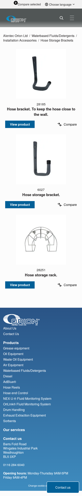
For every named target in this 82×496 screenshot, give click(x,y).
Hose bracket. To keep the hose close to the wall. (41, 111)
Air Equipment (13, 365)
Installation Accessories (20, 40)
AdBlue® (9, 381)
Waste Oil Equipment (18, 359)
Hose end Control (15, 393)
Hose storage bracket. (41, 194)
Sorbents (9, 421)
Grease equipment (16, 348)
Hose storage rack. (41, 275)
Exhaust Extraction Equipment (24, 415)
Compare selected (29, 4)
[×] (72, 18)
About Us (9, 328)
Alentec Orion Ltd (15, 35)
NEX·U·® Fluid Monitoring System (27, 398)
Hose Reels (11, 387)
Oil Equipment (13, 353)
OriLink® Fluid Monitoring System (27, 404)
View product (20, 124)
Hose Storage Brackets (57, 40)
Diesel (7, 376)
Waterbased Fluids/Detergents (53, 35)
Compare (70, 124)
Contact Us (11, 333)
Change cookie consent (41, 485)
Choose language (60, 4)
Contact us (62, 487)
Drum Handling (14, 409)
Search (61, 18)
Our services (14, 429)
